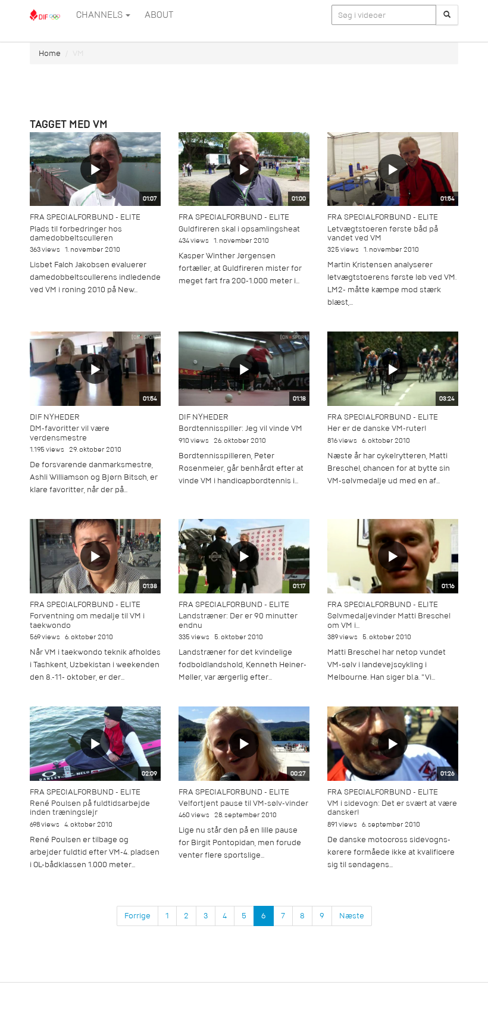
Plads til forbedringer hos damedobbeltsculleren (76, 233)
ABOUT (159, 14)
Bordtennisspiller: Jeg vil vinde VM (240, 428)
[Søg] (447, 15)
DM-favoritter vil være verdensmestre (70, 433)
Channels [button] (100, 14)
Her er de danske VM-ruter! (377, 428)
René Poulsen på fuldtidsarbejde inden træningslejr (90, 808)
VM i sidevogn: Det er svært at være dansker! (392, 808)
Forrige (137, 915)
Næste (351, 915)
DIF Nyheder (55, 417)
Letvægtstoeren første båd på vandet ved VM (382, 233)
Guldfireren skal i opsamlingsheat (239, 228)
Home (50, 53)
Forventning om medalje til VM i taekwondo (87, 620)
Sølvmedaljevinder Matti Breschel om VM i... (389, 620)
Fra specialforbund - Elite (85, 217)
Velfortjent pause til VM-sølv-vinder (243, 803)
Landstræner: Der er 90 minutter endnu (238, 620)
